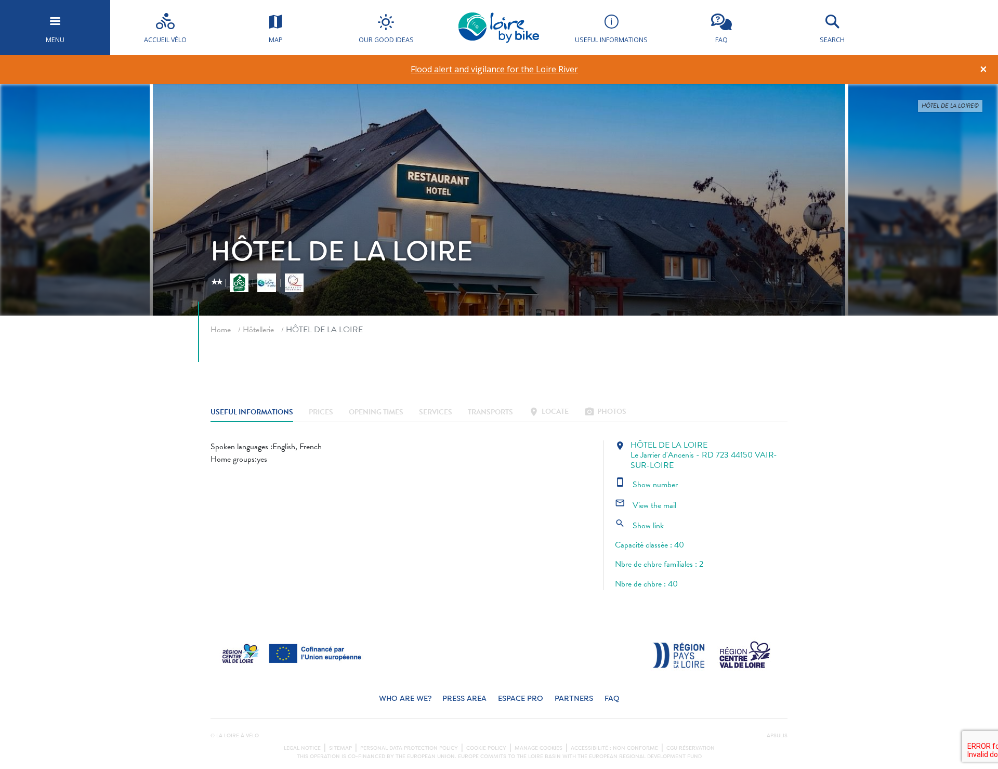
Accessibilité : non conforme (614, 748)
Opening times (376, 412)
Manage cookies (538, 748)
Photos (605, 412)
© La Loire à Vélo (235, 736)
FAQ (612, 698)
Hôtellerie (258, 329)
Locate (549, 412)
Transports (490, 412)
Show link (639, 525)
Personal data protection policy (409, 748)
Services (435, 412)
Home (221, 329)
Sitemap (340, 748)
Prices (321, 412)
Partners (574, 698)
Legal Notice (302, 748)
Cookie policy (486, 748)
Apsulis (777, 736)
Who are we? (405, 698)
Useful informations (252, 412)
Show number (646, 484)
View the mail (645, 505)
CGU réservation (690, 748)
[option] (495, 69)
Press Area (464, 698)
